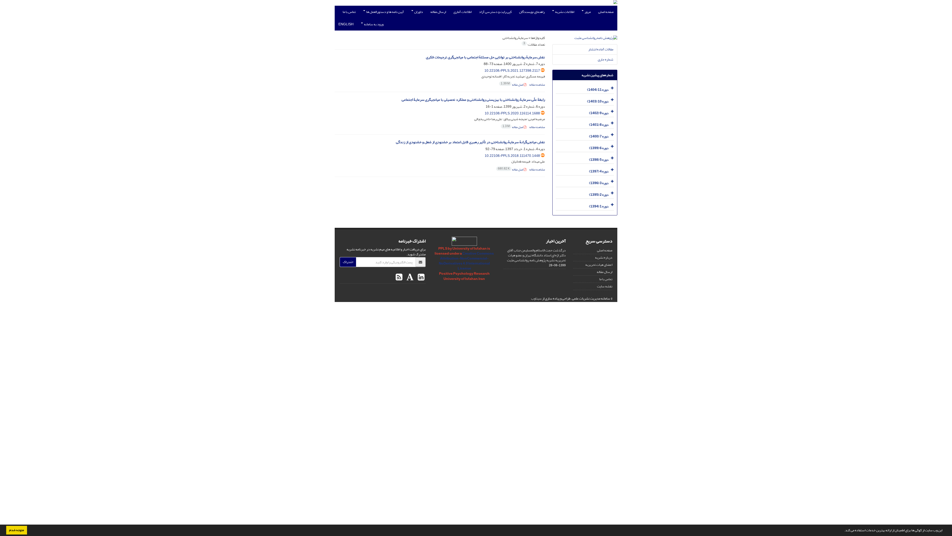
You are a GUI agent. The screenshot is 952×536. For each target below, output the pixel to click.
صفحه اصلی (606, 11)
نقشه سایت (604, 286)
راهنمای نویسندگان (532, 11)
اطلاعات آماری (462, 11)
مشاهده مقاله (537, 85)
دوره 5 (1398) (599, 159)
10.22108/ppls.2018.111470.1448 (512, 155)
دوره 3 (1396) (599, 183)
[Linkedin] (420, 277)
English (346, 24)
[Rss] (399, 277)
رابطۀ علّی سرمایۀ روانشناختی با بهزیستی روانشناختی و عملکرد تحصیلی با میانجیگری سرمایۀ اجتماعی (473, 99)
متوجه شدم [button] (16, 530)
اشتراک (348, 262)
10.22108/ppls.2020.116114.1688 (512, 113)
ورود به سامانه (373, 24)
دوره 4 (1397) (599, 171)
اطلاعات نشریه (564, 11)
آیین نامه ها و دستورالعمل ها (385, 11)
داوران (418, 11)
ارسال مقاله (438, 11)
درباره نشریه (603, 257)
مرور (587, 11)
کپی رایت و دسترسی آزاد (495, 11)
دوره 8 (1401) (599, 124)
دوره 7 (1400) (599, 136)
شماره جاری (605, 59)
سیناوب (536, 298)
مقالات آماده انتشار (600, 49)
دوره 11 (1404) (598, 89)
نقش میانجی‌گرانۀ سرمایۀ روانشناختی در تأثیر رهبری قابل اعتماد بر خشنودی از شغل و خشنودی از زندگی (470, 142)
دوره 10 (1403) (598, 101)
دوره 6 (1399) (599, 148)
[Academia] (409, 277)
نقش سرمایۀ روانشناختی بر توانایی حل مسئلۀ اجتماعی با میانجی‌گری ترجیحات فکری (485, 57)
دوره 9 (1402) (599, 113)
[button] (843, 531)
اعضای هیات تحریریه (598, 264)
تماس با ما (349, 11)
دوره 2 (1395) (599, 194)
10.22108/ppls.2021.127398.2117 (512, 70)
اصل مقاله (512, 85)
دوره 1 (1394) (599, 206)
